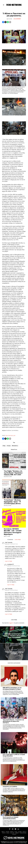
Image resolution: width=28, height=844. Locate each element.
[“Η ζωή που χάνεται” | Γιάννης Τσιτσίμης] (14, 651)
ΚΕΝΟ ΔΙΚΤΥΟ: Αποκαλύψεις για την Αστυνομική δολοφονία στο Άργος (12, 688)
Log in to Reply (8, 561)
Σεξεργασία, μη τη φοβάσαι (10, 786)
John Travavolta (8, 542)
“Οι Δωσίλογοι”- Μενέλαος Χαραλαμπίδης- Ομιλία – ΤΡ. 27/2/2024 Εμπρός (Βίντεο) (12, 501)
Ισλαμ (4, 445)
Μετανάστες (15, 445)
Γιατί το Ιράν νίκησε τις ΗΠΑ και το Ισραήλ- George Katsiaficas (14, 755)
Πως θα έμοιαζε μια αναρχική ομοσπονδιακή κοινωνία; (10, 817)
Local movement (17, 18)
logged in (11, 623)
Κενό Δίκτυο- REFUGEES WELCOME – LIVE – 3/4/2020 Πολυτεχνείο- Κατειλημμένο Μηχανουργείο (12, 531)
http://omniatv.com (10, 435)
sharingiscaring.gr (23, 842)
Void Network (3, 841)
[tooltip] (3, 22)
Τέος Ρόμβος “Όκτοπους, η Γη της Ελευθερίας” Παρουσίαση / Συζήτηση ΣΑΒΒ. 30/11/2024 (13, 473)
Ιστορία (8, 445)
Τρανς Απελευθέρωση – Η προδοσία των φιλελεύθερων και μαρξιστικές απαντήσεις (13, 721)
